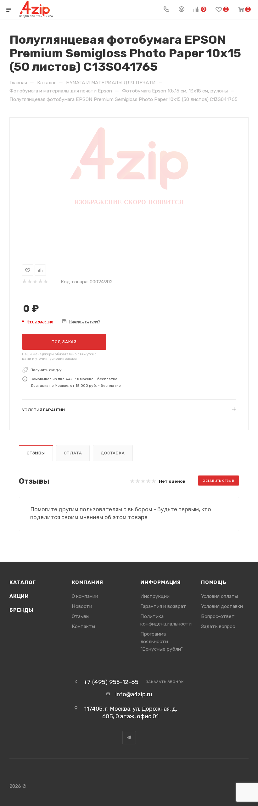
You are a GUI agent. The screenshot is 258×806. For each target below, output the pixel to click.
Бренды (21, 610)
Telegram (129, 737)
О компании (85, 596)
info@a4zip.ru (133, 694)
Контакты (83, 626)
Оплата (73, 453)
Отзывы (36, 453)
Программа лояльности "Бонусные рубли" (161, 641)
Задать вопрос (218, 626)
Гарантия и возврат (163, 606)
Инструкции (155, 596)
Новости (82, 606)
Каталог (22, 582)
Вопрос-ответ (218, 616)
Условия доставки (222, 606)
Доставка (113, 453)
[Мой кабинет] (181, 9)
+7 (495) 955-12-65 (111, 682)
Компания (87, 582)
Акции (19, 596)
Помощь (213, 582)
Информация (160, 582)
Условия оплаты (219, 596)
